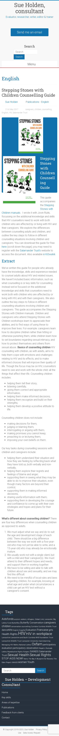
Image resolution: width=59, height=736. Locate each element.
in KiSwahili (49, 254)
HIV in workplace (39, 634)
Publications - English (37, 101)
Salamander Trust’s (30, 250)
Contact (6, 717)
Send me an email (29, 32)
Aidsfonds (8, 618)
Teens (25, 659)
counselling (47, 109)
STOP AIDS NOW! (12, 658)
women (22, 662)
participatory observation (26, 648)
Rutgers (26, 652)
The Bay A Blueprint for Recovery (40, 659)
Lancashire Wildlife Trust (12, 641)
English (5, 113)
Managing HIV (7, 645)
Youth (30, 662)
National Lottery (25, 645)
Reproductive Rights (15, 652)
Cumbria (34, 627)
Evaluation (31, 629)
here (4, 246)
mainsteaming (44, 641)
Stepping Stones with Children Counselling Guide (28, 92)
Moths (16, 645)
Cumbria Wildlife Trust (47, 627)
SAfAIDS (34, 651)
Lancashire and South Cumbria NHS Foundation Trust (32, 638)
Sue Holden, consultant (29, 8)
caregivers (29, 109)
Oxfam (37, 644)
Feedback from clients (13, 712)
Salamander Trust (20, 113)
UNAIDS (14, 662)
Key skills (6, 697)
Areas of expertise (11, 702)
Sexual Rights (40, 655)
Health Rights (10, 634)
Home (5, 692)
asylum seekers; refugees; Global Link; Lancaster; (33, 619)
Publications (8, 707)
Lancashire (6, 638)
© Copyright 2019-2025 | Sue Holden (18, 729)
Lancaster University (30, 641)
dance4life (7, 629)
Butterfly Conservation (31, 622)
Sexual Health (18, 655)
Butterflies (16, 623)
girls (51, 629)
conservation (16, 627)
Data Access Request (31, 733)
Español (22, 630)
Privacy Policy (41, 729)
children (38, 109)
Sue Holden (11, 101)
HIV (10, 113)
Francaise (42, 629)
